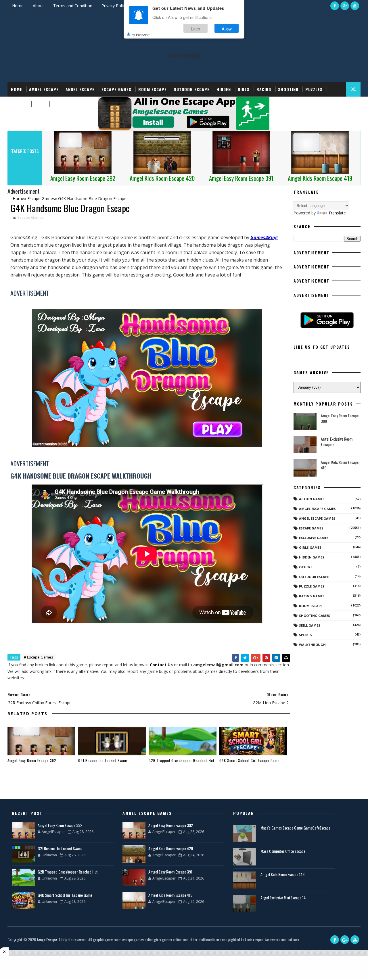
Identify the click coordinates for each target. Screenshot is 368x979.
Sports (19, 104)
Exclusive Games (314, 537)
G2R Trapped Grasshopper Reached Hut (181, 760)
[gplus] (344, 5)
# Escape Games (38, 657)
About (38, 5)
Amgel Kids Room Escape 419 (340, 465)
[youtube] (354, 5)
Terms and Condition (72, 5)
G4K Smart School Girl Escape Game (249, 760)
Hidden (223, 89)
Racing (263, 89)
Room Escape (152, 89)
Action (59, 104)
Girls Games (310, 547)
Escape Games (116, 89)
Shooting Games (314, 615)
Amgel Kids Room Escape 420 (170, 848)
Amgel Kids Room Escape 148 (282, 874)
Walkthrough (312, 644)
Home (18, 5)
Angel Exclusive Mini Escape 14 (283, 897)
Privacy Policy (114, 5)
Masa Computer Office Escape (282, 851)
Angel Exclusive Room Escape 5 (336, 442)
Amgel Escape (44, 89)
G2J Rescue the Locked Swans (103, 760)
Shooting (288, 89)
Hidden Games (311, 557)
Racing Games (312, 596)
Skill (39, 104)
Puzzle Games (311, 586)
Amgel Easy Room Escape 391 (170, 872)
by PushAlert (141, 34)
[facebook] (334, 5)
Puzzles (314, 89)
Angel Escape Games (317, 518)
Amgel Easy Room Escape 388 (340, 418)
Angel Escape (80, 89)
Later (195, 28)
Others (306, 567)
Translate (337, 213)
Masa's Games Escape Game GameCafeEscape (295, 828)
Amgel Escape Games (317, 508)
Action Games (312, 499)
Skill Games (309, 625)
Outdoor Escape (192, 89)
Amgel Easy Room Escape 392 (31, 760)
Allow (227, 28)
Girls (244, 89)
